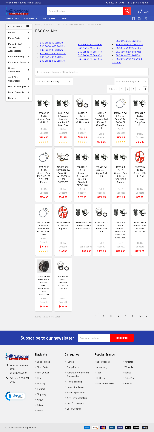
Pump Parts (14, 38)
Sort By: (41, 81)
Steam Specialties (14, 70)
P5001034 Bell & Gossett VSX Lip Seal (140, 171)
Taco (99, 372)
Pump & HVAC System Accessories (15, 47)
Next (142, 316)
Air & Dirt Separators (14, 79)
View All (128, 383)
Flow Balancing (16, 56)
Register (144, 2)
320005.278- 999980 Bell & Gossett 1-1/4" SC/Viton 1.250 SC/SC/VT (63, 174)
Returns (41, 388)
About (40, 399)
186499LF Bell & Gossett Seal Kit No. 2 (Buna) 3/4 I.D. (101, 121)
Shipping (41, 394)
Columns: (113, 88)
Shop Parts (30, 18)
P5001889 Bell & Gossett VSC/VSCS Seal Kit (63, 282)
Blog (64, 18)
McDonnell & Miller (105, 383)
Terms (40, 410)
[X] (146, 18)
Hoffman (100, 377)
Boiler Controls (16, 92)
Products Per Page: (126, 81)
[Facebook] (133, 18)
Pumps (11, 32)
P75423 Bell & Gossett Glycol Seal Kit (101, 171)
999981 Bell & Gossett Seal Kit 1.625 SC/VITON (140, 227)
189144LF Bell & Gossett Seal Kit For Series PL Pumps (120, 119)
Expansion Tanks (17, 62)
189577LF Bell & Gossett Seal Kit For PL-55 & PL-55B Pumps (44, 174)
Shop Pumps (12, 18)
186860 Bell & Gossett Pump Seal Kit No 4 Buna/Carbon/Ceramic (86, 225)
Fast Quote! (49, 18)
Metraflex (129, 361)
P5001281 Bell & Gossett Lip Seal (63, 225)
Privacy (41, 405)
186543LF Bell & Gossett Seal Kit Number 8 (82, 118)
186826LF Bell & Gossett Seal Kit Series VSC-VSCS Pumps (120, 174)
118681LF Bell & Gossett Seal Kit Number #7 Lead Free (63, 119)
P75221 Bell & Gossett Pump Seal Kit (101, 227)
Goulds (128, 372)
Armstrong (101, 367)
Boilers (12, 98)
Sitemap (41, 383)
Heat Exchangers (17, 86)
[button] (15, 396)
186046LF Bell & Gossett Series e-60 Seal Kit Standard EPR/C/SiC (82, 176)
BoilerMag (129, 377)
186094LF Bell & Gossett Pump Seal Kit (140, 119)
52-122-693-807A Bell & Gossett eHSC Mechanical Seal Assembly (44, 285)
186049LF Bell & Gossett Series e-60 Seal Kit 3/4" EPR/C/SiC (121, 230)
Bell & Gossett (103, 361)
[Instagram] (139, 18)
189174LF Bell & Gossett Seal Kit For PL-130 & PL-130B (43, 228)
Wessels (129, 367)
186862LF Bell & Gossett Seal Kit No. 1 (43, 118)
